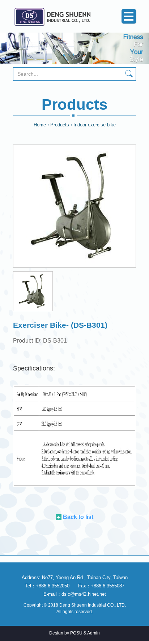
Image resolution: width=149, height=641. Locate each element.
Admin (93, 633)
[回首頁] (56, 16)
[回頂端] (137, 629)
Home (40, 124)
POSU (76, 633)
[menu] (129, 16)
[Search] (129, 74)
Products (59, 124)
